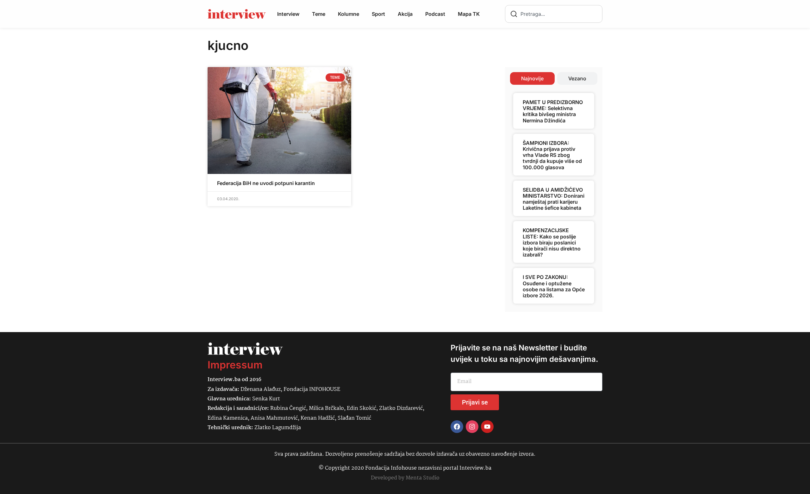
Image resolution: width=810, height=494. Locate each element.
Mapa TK (469, 14)
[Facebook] (457, 426)
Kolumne (348, 14)
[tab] (532, 78)
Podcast (435, 14)
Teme (318, 14)
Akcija (405, 14)
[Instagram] (472, 426)
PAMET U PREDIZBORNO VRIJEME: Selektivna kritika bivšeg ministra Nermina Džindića (553, 111)
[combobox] (553, 14)
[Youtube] (487, 426)
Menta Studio (422, 478)
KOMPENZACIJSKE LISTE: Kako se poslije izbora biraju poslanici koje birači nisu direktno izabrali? (552, 242)
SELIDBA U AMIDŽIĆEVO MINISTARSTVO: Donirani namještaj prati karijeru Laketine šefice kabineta (553, 199)
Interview (288, 14)
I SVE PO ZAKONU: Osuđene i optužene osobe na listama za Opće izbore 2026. (554, 286)
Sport (378, 14)
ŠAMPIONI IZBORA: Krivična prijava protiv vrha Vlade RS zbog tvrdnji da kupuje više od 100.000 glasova (552, 155)
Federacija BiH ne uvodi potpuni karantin (266, 183)
